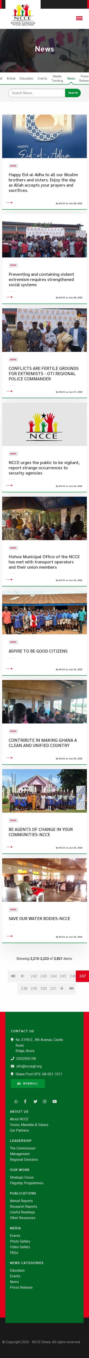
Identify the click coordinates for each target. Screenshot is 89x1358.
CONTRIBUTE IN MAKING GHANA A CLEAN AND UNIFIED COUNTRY (43, 742)
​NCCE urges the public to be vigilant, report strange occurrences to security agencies (44, 468)
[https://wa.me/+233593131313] (15, 1101)
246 (73, 976)
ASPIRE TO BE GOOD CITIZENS (38, 651)
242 (34, 976)
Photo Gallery (20, 1241)
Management (20, 1154)
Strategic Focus (22, 1177)
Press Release (21, 1287)
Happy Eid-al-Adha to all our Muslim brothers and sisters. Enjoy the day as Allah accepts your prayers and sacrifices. (43, 182)
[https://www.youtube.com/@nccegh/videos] (53, 1101)
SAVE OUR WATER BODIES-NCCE (39, 918)
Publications (23, 1193)
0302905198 (26, 1059)
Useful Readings (22, 1212)
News (71, 78)
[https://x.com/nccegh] (34, 1101)
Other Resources (22, 1218)
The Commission (22, 1148)
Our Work (20, 1169)
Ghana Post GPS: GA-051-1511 (39, 1074)
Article (11, 78)
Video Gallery (20, 1247)
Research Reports (23, 1206)
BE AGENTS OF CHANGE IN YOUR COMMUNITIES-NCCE (41, 832)
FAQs (14, 1252)
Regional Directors (24, 1159)
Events (42, 78)
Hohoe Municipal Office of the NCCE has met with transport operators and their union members (44, 562)
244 (53, 976)
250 (43, 988)
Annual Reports (21, 1201)
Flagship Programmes (26, 1183)
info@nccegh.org (29, 1066)
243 (43, 976)
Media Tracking (57, 78)
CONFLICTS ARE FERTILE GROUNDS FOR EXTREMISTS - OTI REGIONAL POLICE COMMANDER (44, 373)
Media (15, 1228)
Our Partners (19, 1130)
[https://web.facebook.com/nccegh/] (24, 1101)
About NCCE (19, 1119)
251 (53, 988)
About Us (19, 1111)
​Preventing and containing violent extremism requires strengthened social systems (41, 279)
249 (34, 988)
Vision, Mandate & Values (29, 1125)
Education (26, 78)
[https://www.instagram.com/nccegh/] (43, 1101)
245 (63, 976)
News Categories (27, 1262)
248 (24, 988)
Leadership (21, 1140)
